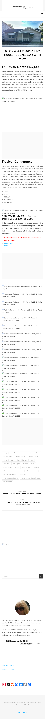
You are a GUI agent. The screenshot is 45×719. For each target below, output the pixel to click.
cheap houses (7, 456)
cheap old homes (33, 456)
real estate (23, 474)
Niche (6, 246)
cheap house (36, 453)
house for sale (26, 467)
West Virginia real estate (10, 478)
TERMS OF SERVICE (9, 669)
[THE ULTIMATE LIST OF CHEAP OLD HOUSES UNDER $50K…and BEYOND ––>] (22, 7)
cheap (5, 453)
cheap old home (20, 456)
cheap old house (8, 460)
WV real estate (7, 482)
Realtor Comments (17, 162)
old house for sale (31, 471)
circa (31, 460)
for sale (25, 464)
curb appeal (16, 464)
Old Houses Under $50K (28, 702)
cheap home (14, 453)
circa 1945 (6, 464)
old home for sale (8, 471)
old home (36, 467)
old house (20, 471)
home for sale (7, 467)
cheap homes (25, 453)
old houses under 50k (9, 474)
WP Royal (26, 705)
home (32, 464)
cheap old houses (22, 460)
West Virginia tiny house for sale (30, 478)
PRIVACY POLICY (8, 665)
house (17, 467)
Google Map (8, 243)
